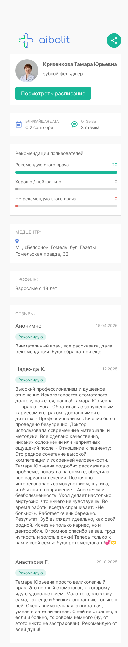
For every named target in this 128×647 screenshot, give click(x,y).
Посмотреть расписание (53, 93)
